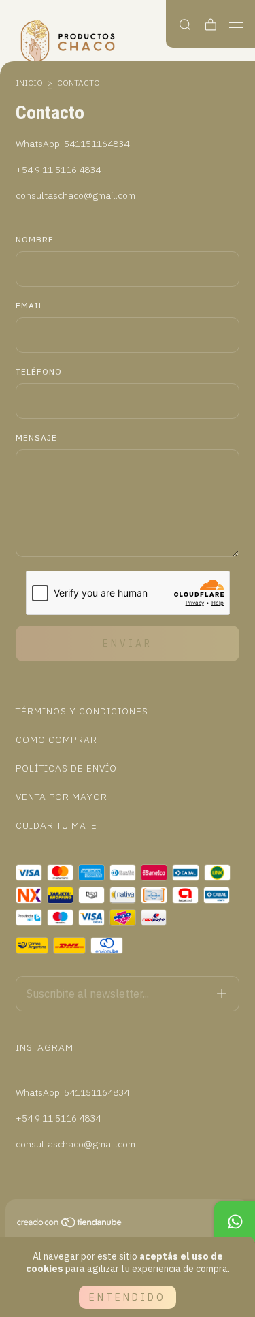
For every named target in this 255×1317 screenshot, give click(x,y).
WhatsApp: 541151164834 (72, 144)
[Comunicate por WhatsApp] (234, 1221)
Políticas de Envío (66, 768)
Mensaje (36, 437)
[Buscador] (185, 25)
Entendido (127, 1297)
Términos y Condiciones (82, 711)
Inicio (29, 83)
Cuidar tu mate (56, 825)
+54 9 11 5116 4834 (58, 169)
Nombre (35, 239)
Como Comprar (56, 739)
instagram (44, 1047)
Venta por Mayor (61, 797)
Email (30, 305)
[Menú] (236, 25)
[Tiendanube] (70, 1225)
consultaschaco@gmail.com (75, 195)
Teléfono (39, 371)
